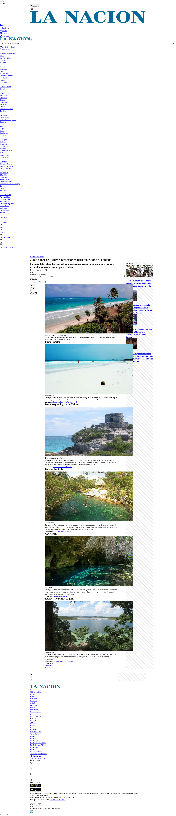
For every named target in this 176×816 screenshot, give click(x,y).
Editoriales (3, 115)
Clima (2, 56)
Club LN (5, 34)
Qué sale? (3, 162)
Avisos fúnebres (5, 177)
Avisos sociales (5, 179)
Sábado (2, 186)
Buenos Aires (4, 93)
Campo (2, 71)
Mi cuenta (5, 36)
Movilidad (3, 78)
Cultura (2, 100)
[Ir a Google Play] (35, 787)
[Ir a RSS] (31, 780)
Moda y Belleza (5, 155)
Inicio (4, 25)
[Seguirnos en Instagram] (31, 775)
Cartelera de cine (6, 164)
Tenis (2, 131)
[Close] (31, 674)
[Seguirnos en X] (31, 769)
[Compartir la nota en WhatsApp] (33, 288)
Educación (3, 98)
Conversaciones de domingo (10, 184)
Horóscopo (4, 146)
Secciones (5, 28)
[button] (88, 142)
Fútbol (2, 126)
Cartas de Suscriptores (8, 120)
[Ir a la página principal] (88, 23)
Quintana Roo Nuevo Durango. (63, 661)
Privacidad (61, 800)
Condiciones (54, 800)
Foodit (4, 31)
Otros (41, 257)
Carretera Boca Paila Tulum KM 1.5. (65, 402)
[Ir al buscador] (32, 9)
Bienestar (3, 104)
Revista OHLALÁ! (5, 195)
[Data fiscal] (31, 813)
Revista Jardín (4, 206)
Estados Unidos (5, 87)
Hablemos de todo (6, 109)
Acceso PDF (4, 173)
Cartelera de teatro (6, 166)
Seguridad (3, 96)
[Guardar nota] (31, 285)
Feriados (3, 148)
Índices (2, 80)
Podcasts (3, 153)
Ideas (2, 188)
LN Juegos (3, 140)
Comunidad (4, 102)
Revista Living (4, 201)
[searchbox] (87, 43)
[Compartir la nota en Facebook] (31, 293)
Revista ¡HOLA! (5, 197)
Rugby (2, 129)
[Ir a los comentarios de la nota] (33, 285)
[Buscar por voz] (173, 43)
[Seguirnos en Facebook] (31, 763)
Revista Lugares (5, 199)
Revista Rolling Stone (7, 204)
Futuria (2, 67)
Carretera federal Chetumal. (62, 467)
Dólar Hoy (3, 69)
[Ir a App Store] (35, 791)
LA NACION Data (5, 58)
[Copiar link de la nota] (31, 290)
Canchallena (4, 133)
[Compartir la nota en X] (33, 293)
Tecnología (4, 144)
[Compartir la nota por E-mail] (36, 293)
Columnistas (4, 118)
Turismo (3, 142)
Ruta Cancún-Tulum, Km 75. (62, 532)
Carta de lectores (6, 182)
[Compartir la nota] (31, 288)
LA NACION (34, 257)
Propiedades (4, 74)
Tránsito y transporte (7, 54)
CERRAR (2, 1)
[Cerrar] (31, 39)
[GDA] (35, 806)
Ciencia (2, 107)
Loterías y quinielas (6, 151)
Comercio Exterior (6, 76)
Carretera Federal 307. (60, 596)
